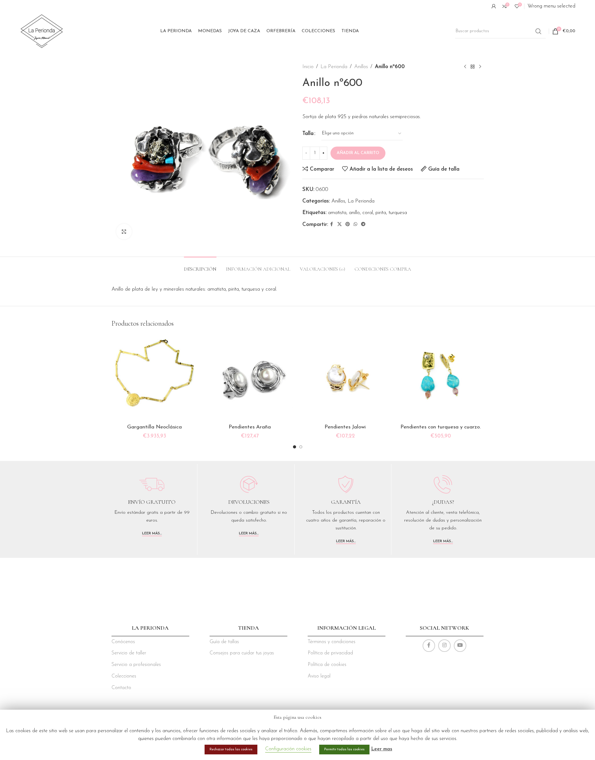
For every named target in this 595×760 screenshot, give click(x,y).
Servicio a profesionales (136, 664)
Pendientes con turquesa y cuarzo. (440, 427)
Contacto (121, 687)
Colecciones (124, 676)
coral (367, 212)
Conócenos (123, 641)
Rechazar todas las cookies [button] (231, 749)
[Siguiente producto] (480, 67)
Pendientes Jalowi (345, 427)
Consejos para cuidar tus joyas (242, 653)
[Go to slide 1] (294, 446)
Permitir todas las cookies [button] (344, 749)
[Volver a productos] (472, 67)
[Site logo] (42, 30)
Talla (308, 133)
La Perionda (333, 66)
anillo (354, 212)
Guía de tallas (224, 641)
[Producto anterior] (465, 67)
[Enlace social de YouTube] (460, 645)
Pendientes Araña (250, 427)
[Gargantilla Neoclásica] (155, 378)
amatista (337, 212)
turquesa (398, 212)
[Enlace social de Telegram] (363, 224)
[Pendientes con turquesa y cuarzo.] (441, 378)
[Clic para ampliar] (124, 231)
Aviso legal (319, 676)
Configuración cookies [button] (288, 749)
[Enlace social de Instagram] (444, 645)
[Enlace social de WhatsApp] (355, 224)
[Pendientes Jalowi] (345, 378)
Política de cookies (327, 664)
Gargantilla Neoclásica (154, 427)
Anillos (361, 66)
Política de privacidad (330, 653)
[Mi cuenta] (493, 6)
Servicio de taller (129, 653)
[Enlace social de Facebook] (331, 224)
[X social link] (339, 224)
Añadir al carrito (358, 153)
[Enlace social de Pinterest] (348, 224)
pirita (380, 212)
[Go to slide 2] (300, 446)
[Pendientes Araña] (250, 378)
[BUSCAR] (538, 31)
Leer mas (381, 749)
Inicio (308, 66)
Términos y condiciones (331, 641)
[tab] (200, 266)
